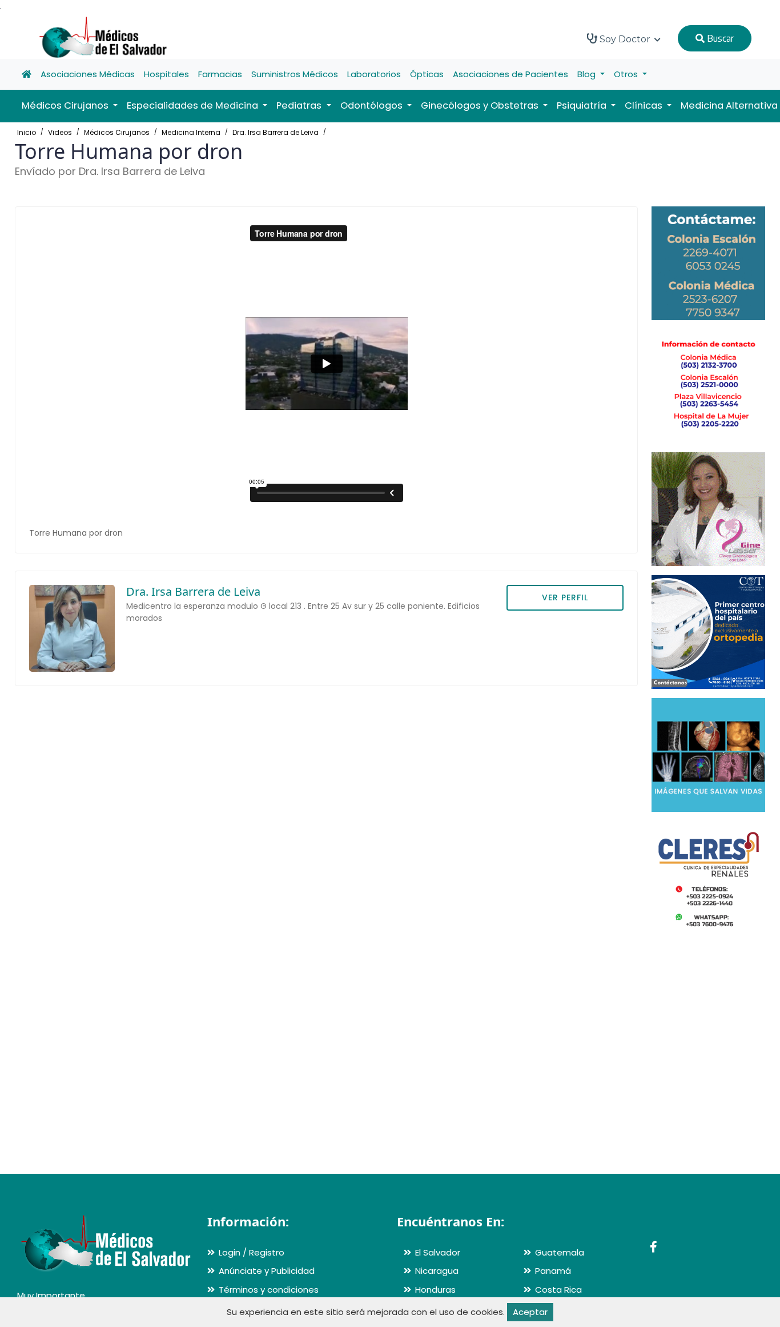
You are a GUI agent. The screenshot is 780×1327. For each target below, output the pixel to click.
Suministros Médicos (294, 74)
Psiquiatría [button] (583, 105)
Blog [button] (587, 74)
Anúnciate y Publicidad (267, 1271)
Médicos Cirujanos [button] (66, 105)
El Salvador (437, 1252)
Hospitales (166, 74)
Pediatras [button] (300, 105)
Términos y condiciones (269, 1290)
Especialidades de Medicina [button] (193, 105)
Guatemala (559, 1252)
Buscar (719, 38)
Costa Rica (558, 1290)
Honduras (435, 1290)
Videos (60, 132)
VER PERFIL (565, 597)
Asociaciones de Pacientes (510, 74)
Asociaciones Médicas (88, 74)
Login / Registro (251, 1252)
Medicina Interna (191, 132)
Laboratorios (374, 74)
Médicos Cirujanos (117, 132)
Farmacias (220, 74)
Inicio (26, 132)
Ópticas (427, 74)
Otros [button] (627, 74)
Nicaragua (437, 1271)
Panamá (553, 1271)
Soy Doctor (625, 39)
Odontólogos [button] (372, 105)
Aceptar (530, 1312)
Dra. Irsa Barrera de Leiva (275, 132)
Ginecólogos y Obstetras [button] (481, 105)
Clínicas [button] (645, 105)
